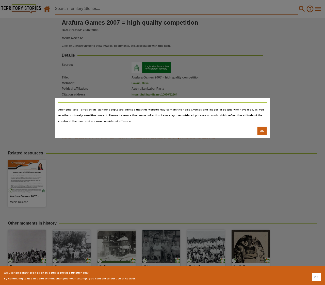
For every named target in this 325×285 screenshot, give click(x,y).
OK (262, 131)
